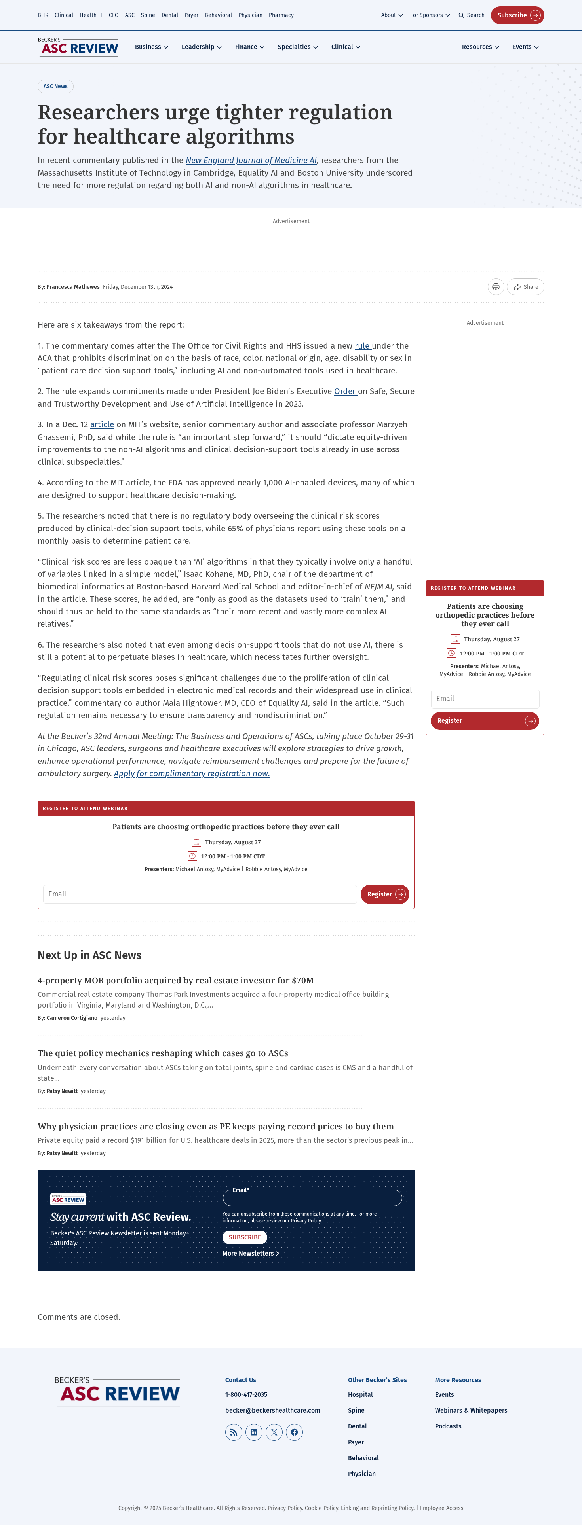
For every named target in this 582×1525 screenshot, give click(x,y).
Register (379, 894)
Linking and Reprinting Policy (377, 1508)
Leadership (198, 47)
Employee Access (442, 1508)
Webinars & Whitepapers (471, 1410)
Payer (191, 15)
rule (363, 346)
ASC (130, 15)
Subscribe (512, 15)
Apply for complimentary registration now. (192, 773)
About (388, 15)
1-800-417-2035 (246, 1394)
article (102, 424)
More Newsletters (248, 1253)
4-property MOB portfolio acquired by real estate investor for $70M (176, 980)
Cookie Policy (321, 1508)
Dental (170, 15)
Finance (246, 47)
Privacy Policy (306, 1221)
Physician (250, 15)
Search (476, 15)
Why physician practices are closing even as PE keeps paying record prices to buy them (216, 1126)
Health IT (91, 15)
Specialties (294, 47)
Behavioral (218, 15)
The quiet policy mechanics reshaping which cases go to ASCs (163, 1053)
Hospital (360, 1394)
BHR (43, 15)
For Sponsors (426, 15)
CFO (114, 15)
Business (148, 47)
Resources (477, 47)
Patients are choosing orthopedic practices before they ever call (226, 826)
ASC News (56, 86)
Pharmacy (281, 15)
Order (346, 391)
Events (522, 47)
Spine (148, 15)
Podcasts (448, 1426)
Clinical (64, 15)
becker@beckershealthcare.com (272, 1410)
